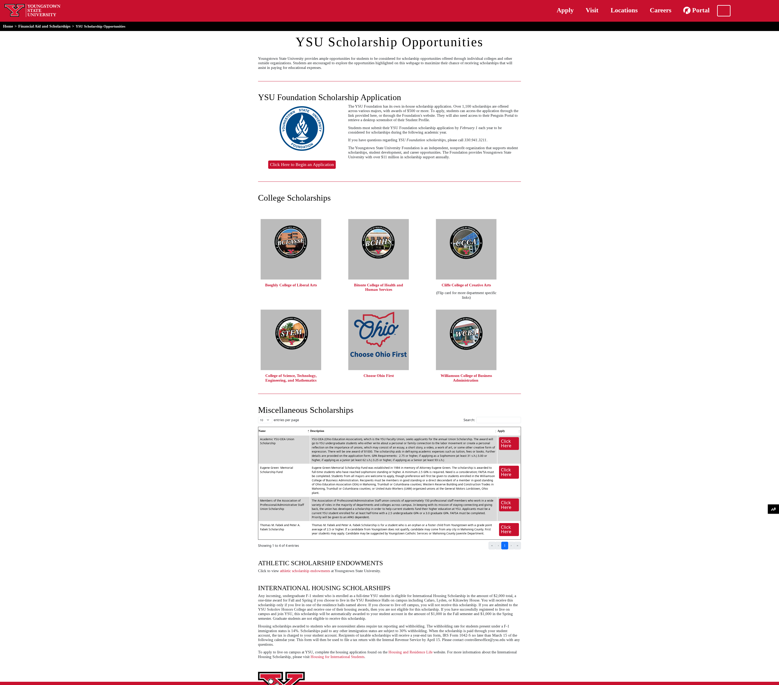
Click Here (506, 443)
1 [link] (505, 545)
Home (8, 26)
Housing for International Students (337, 657)
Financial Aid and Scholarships (44, 26)
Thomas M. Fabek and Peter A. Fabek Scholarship (280, 527)
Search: (469, 420)
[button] (308, 431)
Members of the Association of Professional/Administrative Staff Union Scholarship (282, 505)
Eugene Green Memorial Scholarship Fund (276, 470)
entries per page (286, 420)
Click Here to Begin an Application (302, 164)
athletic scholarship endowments (305, 571)
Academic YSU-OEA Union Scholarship (277, 441)
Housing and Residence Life (410, 652)
